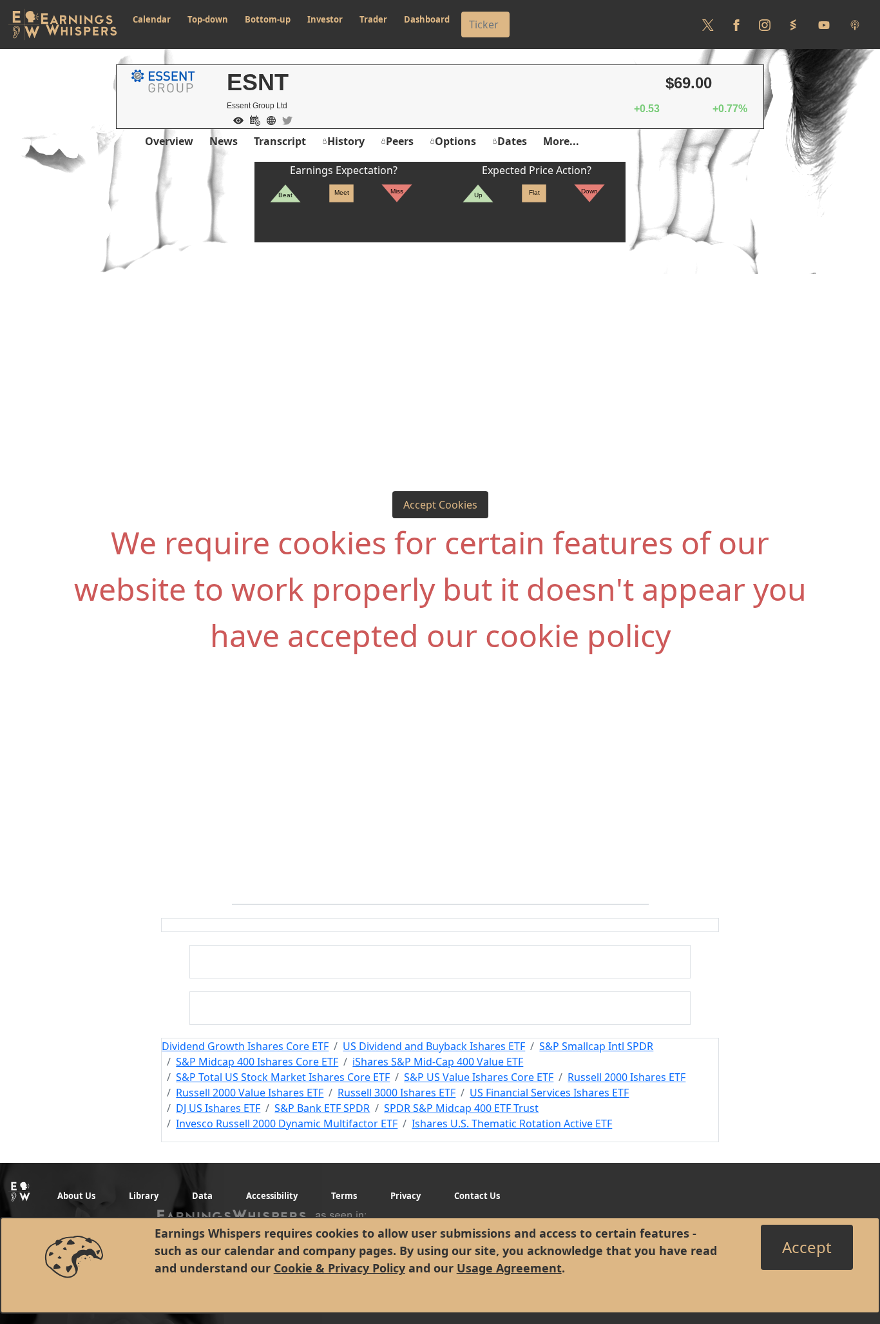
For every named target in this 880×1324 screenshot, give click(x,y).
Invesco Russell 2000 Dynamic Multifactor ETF (286, 1123)
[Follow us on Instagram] (765, 24)
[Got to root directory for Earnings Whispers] (62, 24)
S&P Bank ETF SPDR (322, 1108)
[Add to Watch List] (235, 119)
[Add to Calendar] (252, 119)
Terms (344, 1196)
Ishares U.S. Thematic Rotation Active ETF (512, 1123)
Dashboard (427, 19)
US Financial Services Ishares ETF (549, 1092)
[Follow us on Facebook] (736, 24)
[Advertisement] (440, 339)
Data (202, 1196)
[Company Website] (268, 119)
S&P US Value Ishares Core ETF (478, 1077)
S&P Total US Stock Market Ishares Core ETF (283, 1077)
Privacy (405, 1196)
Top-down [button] (207, 19)
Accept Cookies (440, 505)
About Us (76, 1196)
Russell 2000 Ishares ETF (626, 1077)
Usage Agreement (509, 1268)
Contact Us (477, 1196)
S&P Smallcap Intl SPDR (596, 1046)
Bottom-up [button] (268, 19)
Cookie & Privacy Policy (339, 1268)
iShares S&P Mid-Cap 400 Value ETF (437, 1062)
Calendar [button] (152, 19)
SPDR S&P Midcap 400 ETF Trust (461, 1108)
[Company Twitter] (284, 119)
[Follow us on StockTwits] (793, 24)
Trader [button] (373, 19)
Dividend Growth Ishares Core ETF (245, 1046)
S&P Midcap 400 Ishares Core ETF (257, 1062)
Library (143, 1196)
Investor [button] (325, 19)
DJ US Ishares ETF (218, 1108)
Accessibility (272, 1196)
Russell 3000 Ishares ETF (396, 1092)
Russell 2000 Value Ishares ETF (249, 1092)
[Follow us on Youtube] (823, 24)
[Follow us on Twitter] (708, 24)
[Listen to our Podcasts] (855, 24)
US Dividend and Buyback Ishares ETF (434, 1046)
